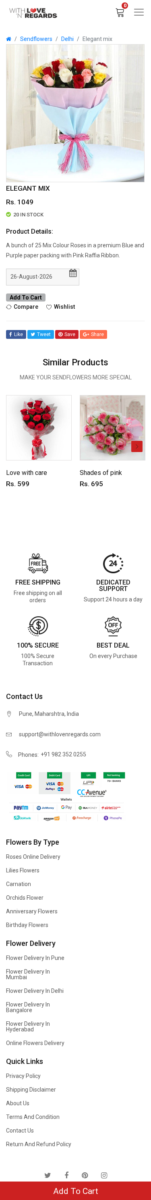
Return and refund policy (38, 1144)
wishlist (64, 306)
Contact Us (20, 1130)
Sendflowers (36, 39)
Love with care (26, 473)
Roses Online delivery (33, 857)
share (97, 334)
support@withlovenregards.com (60, 734)
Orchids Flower (24, 898)
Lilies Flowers (22, 870)
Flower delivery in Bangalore (28, 1007)
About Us (17, 1103)
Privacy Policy (23, 1076)
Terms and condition (33, 1117)
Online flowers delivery (35, 1043)
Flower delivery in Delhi (35, 991)
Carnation (18, 884)
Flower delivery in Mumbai (28, 974)
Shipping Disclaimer (31, 1089)
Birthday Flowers (27, 925)
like (18, 334)
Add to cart (26, 297)
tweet (44, 334)
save (69, 334)
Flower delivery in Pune (35, 958)
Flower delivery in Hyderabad (28, 1026)
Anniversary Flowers (32, 911)
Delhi (67, 39)
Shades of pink (101, 473)
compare (26, 306)
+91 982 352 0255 (63, 754)
